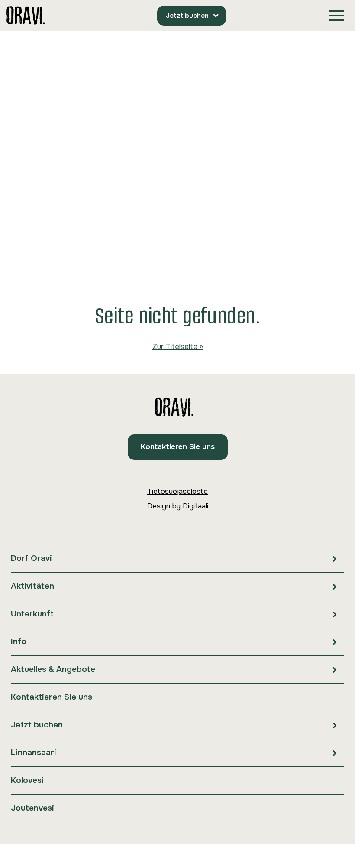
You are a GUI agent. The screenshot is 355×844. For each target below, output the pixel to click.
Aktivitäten (32, 586)
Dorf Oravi (31, 558)
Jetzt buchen (187, 15)
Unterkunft (32, 614)
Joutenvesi (32, 808)
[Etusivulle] (25, 16)
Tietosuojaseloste (177, 491)
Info (18, 641)
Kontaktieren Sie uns (178, 446)
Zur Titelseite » (177, 346)
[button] (336, 16)
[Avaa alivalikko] (334, 558)
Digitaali (195, 506)
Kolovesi (27, 780)
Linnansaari (33, 752)
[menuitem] (177, 559)
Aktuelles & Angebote (53, 669)
